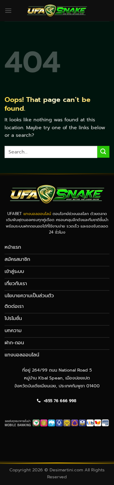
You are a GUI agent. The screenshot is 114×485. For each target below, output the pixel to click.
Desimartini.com (66, 469)
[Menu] (8, 10)
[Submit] (103, 152)
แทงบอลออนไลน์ (37, 214)
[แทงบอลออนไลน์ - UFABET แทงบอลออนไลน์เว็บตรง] (57, 10)
